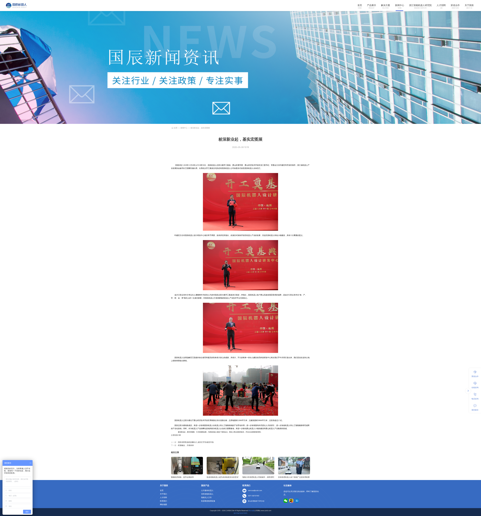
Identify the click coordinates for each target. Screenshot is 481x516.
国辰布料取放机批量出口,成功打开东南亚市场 (196, 442)
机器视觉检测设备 (208, 501)
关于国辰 (469, 5)
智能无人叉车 (206, 497)
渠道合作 (455, 5)
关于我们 (163, 494)
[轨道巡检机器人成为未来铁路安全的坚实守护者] (223, 465)
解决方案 (385, 5)
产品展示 (371, 5)
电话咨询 (474, 399)
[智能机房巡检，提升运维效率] (187, 465)
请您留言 (474, 410)
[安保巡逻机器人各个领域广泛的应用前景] (294, 465)
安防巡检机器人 (207, 494)
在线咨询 (474, 387)
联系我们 (163, 501)
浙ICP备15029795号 (240, 513)
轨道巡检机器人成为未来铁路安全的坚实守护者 (223, 477)
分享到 (173, 435)
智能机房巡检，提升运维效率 (182, 477)
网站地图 (163, 504)
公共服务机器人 (207, 490)
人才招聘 (441, 5)
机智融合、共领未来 (186, 445)
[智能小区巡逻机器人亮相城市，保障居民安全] (258, 465)
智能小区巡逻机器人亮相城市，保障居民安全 (258, 477)
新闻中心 (399, 5)
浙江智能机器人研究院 (420, 5)
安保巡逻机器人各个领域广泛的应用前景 (294, 477)
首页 (359, 5)
